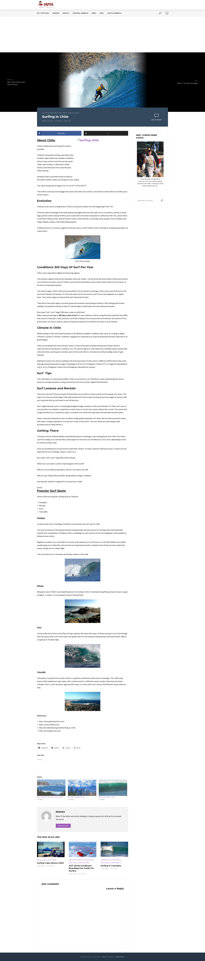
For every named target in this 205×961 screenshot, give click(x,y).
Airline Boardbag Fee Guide (79, 860)
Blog (44, 113)
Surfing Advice (73, 113)
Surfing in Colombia (111, 866)
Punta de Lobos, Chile (107, 797)
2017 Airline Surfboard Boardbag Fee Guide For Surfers (81, 868)
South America (52, 113)
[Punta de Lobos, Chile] (113, 787)
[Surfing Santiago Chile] (82, 787)
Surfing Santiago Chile (76, 797)
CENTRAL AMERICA (80, 13)
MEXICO (66, 13)
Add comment (156, 120)
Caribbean (104, 860)
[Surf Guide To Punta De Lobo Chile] (51, 787)
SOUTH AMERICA (114, 13)
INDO (94, 13)
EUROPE (56, 13)
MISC (102, 13)
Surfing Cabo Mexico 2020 (50, 863)
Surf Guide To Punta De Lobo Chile (50, 797)
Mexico (44, 860)
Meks (104, 957)
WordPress (120, 957)
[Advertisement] (102, 34)
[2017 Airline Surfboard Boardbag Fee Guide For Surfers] (82, 849)
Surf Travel (63, 113)
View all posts (63, 826)
